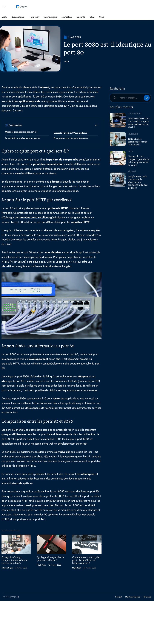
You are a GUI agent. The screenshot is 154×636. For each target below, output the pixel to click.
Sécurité (132, 171)
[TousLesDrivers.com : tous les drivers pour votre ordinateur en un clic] (118, 120)
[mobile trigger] (5, 7)
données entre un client (34, 217)
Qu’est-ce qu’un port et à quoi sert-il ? (21, 131)
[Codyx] (21, 7)
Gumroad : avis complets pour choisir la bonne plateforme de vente (139, 161)
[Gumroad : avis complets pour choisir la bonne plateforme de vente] (118, 158)
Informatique (7, 567)
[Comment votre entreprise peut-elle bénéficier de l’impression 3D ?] (87, 544)
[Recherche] (149, 7)
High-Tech (41, 564)
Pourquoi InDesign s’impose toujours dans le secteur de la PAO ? (15, 560)
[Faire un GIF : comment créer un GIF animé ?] (118, 139)
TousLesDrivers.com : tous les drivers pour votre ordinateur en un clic (139, 123)
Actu (66, 61)
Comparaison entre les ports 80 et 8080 (71, 138)
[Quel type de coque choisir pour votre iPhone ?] (51, 544)
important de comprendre (62, 160)
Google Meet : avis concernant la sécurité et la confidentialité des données (137, 182)
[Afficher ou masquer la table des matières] (60, 125)
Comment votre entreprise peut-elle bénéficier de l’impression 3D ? (86, 560)
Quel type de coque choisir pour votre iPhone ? (50, 558)
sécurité (6, 266)
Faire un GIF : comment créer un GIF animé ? (137, 141)
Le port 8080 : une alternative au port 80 (22, 138)
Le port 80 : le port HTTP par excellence (70, 132)
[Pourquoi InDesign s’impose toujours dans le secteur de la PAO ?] (16, 544)
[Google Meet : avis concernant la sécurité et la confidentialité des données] (118, 180)
